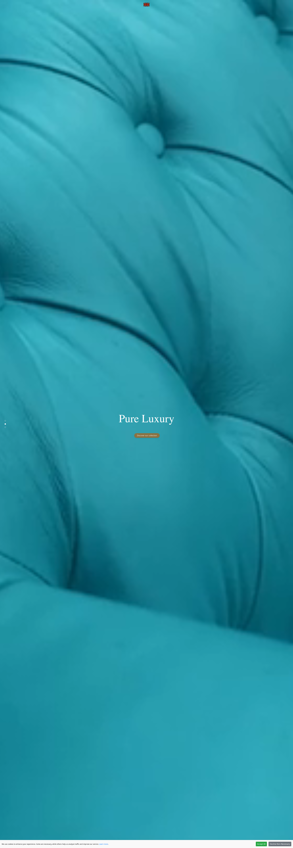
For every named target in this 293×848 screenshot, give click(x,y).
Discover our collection (147, 435)
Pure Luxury (146, 418)
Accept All (261, 844)
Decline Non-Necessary (280, 844)
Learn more (103, 844)
